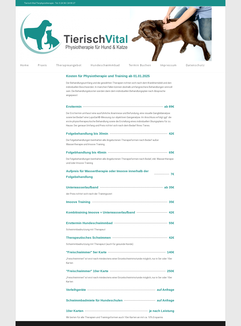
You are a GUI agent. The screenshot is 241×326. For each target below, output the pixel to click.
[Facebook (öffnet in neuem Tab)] (211, 3)
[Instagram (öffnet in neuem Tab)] (215, 3)
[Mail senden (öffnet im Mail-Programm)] (219, 3)
